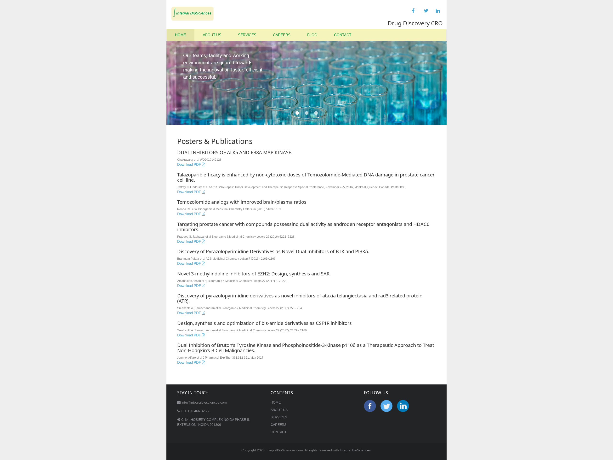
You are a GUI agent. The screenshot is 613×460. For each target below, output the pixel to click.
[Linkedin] (437, 9)
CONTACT (342, 35)
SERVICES (247, 35)
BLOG (312, 35)
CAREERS (281, 35)
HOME (180, 35)
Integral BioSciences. (356, 450)
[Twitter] (425, 9)
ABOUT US (212, 35)
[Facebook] (413, 9)
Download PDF (189, 164)
